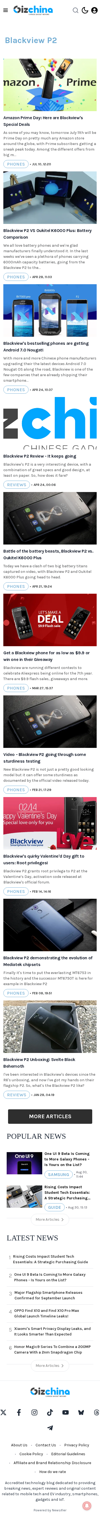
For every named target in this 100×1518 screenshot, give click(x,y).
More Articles (50, 1116)
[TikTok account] (50, 1412)
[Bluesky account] (81, 1412)
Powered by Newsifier (50, 1510)
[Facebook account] (19, 1412)
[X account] (3, 1412)
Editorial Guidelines (68, 1454)
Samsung (58, 1174)
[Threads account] (96, 1412)
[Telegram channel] (50, 1428)
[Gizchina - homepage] (33, 10)
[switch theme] (85, 10)
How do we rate (52, 1471)
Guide (54, 1207)
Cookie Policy (31, 1454)
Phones (16, 164)
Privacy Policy (76, 1445)
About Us (19, 1445)
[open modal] (94, 10)
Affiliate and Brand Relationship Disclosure (52, 1462)
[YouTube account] (65, 1412)
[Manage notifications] (86, 1505)
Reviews (16, 484)
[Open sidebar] (5, 10)
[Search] (75, 10)
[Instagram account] (34, 1412)
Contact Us (46, 1445)
